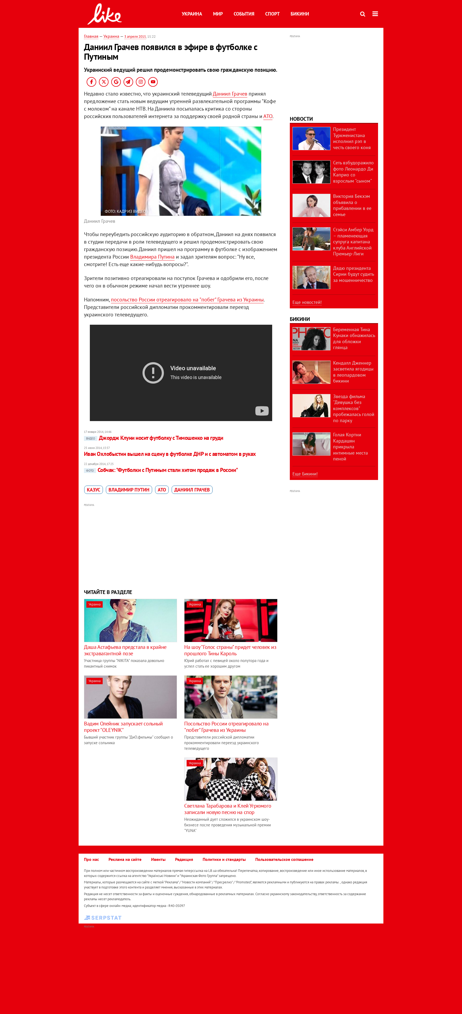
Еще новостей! (307, 302)
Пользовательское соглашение (284, 859)
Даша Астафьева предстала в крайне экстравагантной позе (125, 650)
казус (93, 490)
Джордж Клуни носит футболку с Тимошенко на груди (154, 437)
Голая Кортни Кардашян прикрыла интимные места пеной (350, 447)
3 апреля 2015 (135, 36)
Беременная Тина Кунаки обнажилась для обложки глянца (354, 338)
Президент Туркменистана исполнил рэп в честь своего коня (352, 138)
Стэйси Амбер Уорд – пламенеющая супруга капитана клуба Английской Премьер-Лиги (353, 241)
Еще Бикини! (305, 474)
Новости (301, 118)
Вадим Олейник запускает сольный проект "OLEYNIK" (123, 726)
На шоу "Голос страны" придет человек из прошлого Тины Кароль (230, 650)
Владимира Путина (152, 256)
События (244, 14)
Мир (218, 14)
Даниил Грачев (230, 93)
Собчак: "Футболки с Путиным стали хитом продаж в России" (162, 470)
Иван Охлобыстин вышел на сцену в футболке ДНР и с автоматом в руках (170, 453)
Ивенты (158, 859)
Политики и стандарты (224, 859)
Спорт (272, 14)
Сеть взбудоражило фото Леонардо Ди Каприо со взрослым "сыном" (353, 172)
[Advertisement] (181, 545)
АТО (267, 116)
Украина (192, 14)
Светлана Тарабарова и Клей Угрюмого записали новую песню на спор (227, 809)
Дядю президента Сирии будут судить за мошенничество (353, 274)
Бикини (300, 14)
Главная (91, 36)
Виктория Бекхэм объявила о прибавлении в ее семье (352, 205)
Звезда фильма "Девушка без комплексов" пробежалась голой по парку (353, 408)
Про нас (91, 859)
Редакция (184, 859)
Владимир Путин (129, 490)
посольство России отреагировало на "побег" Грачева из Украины (187, 299)
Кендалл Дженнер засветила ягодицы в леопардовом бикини (353, 372)
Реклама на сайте (125, 859)
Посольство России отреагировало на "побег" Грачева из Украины (226, 726)
